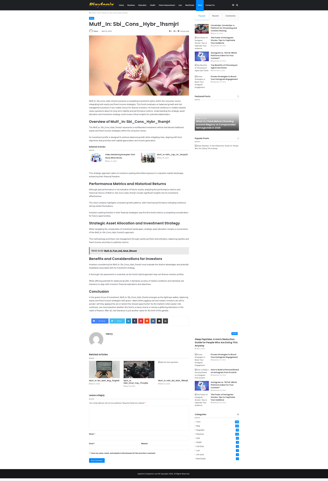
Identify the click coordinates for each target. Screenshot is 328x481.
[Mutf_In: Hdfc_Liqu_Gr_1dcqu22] (148, 157)
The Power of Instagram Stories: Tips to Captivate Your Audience (223, 40)
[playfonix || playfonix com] (101, 5)
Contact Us (210, 5)
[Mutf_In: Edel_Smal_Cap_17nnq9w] (139, 369)
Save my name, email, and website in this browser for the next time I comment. (123, 453)
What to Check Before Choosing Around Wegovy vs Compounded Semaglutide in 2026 (215, 124)
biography (200, 430)
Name (92, 434)
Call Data (200, 446)
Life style (200, 454)
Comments (230, 16)
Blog (198, 426)
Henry (96, 31)
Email (92, 443)
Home (121, 5)
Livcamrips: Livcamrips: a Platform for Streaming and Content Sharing (224, 28)
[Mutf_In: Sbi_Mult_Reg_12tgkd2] (104, 369)
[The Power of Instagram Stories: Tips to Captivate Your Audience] (202, 43)
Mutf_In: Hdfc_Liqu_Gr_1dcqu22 (172, 154)
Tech (200, 5)
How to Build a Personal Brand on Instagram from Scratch (225, 371)
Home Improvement (167, 5)
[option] (217, 116)
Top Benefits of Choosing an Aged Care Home (224, 66)
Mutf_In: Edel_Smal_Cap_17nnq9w (136, 381)
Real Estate (189, 5)
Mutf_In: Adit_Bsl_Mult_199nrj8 (173, 380)
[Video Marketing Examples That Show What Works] (96, 157)
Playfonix (200, 434)
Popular (201, 16)
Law (180, 5)
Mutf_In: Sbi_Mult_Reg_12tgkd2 (104, 380)
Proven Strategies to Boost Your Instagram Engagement (224, 77)
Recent (215, 16)
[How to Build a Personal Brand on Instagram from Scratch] (202, 373)
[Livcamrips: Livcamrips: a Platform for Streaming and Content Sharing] (202, 29)
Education (142, 5)
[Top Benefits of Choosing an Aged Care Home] (202, 68)
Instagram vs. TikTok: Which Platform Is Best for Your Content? (224, 55)
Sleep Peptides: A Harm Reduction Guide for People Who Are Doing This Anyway (216, 342)
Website (144, 443)
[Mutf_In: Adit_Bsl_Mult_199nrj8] (173, 369)
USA (198, 438)
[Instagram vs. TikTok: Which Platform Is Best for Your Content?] (202, 56)
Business (131, 5)
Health (152, 5)
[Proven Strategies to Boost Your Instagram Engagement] (202, 82)
